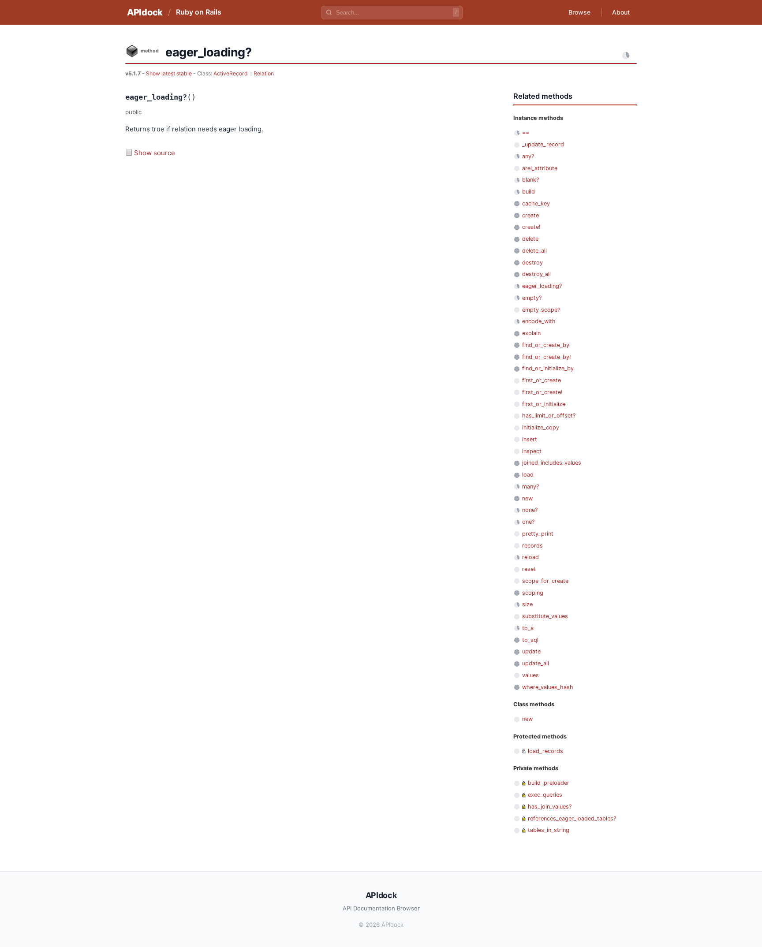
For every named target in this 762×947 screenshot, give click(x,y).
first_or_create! (542, 392)
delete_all (534, 250)
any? (528, 156)
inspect (532, 451)
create (530, 215)
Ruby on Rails (198, 11)
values (530, 675)
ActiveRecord (230, 73)
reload (530, 557)
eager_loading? (542, 286)
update (531, 651)
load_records (545, 751)
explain (531, 333)
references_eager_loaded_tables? (572, 818)
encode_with (539, 321)
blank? (530, 179)
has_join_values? (550, 806)
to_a (528, 628)
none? (530, 510)
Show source (154, 153)
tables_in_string (548, 830)
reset (529, 569)
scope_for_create (545, 581)
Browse (579, 12)
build (528, 191)
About (621, 12)
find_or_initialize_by (548, 368)
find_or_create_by (545, 345)
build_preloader (548, 782)
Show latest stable (169, 73)
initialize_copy (540, 427)
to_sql (530, 640)
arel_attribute (539, 168)
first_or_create (541, 380)
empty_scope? (541, 309)
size (527, 604)
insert (529, 439)
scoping (532, 592)
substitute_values (545, 616)
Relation (264, 73)
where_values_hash (547, 687)
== (525, 132)
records (532, 545)
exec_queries (545, 794)
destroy (532, 262)
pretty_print (537, 533)
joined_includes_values (551, 462)
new (527, 498)
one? (528, 521)
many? (530, 486)
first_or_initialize (543, 404)
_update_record (543, 144)
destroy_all (536, 274)
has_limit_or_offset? (548, 415)
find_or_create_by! (546, 357)
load (528, 474)
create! (531, 227)
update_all (535, 663)
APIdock (145, 12)
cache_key (536, 203)
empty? (532, 298)
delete (530, 238)
